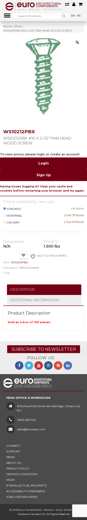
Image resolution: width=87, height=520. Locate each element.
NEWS (10, 457)
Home (7, 26)
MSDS (10, 479)
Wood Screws (29, 267)
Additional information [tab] (34, 300)
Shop (18, 26)
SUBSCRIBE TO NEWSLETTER (43, 349)
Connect (13, 445)
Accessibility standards (25, 491)
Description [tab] (22, 290)
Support (13, 451)
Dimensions (13, 241)
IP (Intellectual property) (26, 485)
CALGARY (13, 222)
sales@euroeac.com (31, 429)
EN (73, 15)
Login (43, 163)
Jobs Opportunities (22, 497)
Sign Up (44, 175)
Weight (50, 241)
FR (78, 15)
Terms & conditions (21, 474)
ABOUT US (13, 462)
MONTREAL (14, 215)
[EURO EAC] (33, 6)
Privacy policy (18, 468)
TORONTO (14, 209)
